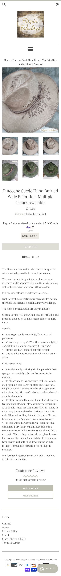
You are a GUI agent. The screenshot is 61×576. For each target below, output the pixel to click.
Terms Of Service (11, 542)
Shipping (19, 213)
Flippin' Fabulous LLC (30, 559)
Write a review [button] (30, 488)
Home (5, 527)
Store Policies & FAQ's (14, 538)
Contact (6, 523)
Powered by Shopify (48, 559)
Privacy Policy (9, 531)
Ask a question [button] (30, 495)
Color (30, 230)
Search (5, 535)
